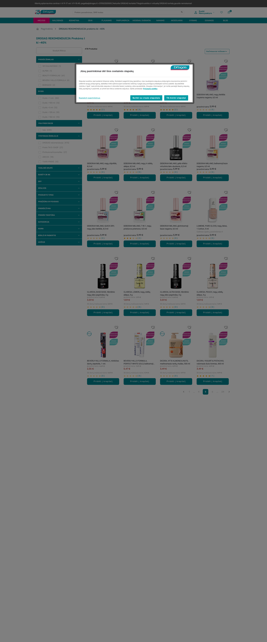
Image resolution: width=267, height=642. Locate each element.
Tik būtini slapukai (176, 97)
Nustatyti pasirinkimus (89, 97)
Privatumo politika (150, 88)
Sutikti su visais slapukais (146, 97)
